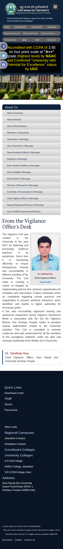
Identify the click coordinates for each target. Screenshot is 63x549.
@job (24, 40)
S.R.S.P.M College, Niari (18, 472)
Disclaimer (7, 540)
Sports (7, 27)
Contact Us (51, 40)
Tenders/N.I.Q (10, 40)
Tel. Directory (36, 27)
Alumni (8, 404)
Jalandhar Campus (15, 438)
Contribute (51, 27)
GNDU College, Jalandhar (19, 466)
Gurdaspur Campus (15, 444)
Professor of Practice (30, 33)
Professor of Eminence (12, 33)
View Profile (45, 282)
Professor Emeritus (48, 33)
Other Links (11, 427)
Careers (18, 540)
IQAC (37, 40)
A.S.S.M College (14, 461)
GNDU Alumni (20, 27)
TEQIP (8, 398)
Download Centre (14, 393)
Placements (11, 410)
